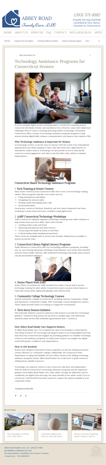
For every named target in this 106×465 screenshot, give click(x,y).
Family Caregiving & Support (71, 41)
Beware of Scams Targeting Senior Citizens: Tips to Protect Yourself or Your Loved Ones (86, 435)
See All (99, 409)
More (87, 41)
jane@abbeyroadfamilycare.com (18, 450)
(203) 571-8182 (37, 447)
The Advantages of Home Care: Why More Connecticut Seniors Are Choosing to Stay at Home (18, 435)
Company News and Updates (23, 41)
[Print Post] (26, 396)
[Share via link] (21, 396)
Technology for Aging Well (24, 388)
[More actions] (90, 55)
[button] (99, 41)
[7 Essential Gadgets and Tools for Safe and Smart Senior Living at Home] (53, 422)
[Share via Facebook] (16, 396)
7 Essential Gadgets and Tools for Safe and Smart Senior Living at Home (51, 435)
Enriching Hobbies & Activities (48, 41)
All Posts (7, 41)
